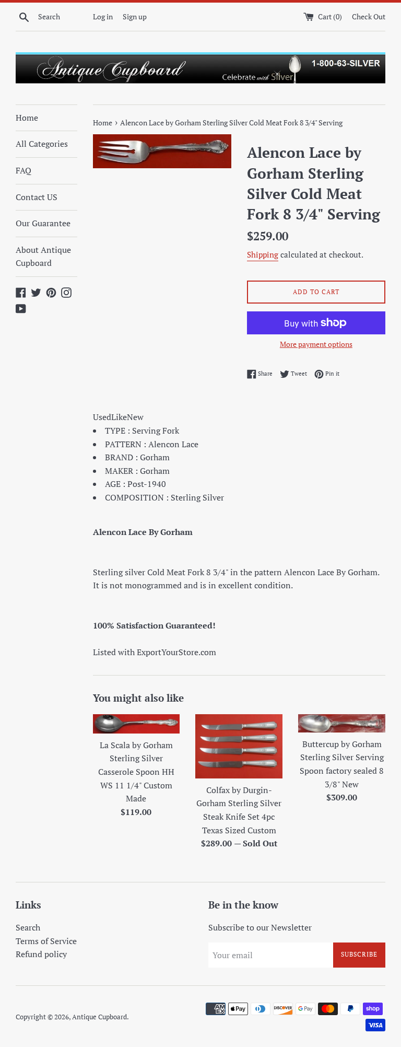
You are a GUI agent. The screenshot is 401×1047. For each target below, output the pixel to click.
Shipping (262, 254)
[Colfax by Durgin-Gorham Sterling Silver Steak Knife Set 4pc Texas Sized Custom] (238, 746)
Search (28, 927)
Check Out (368, 16)
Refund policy (41, 954)
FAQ (23, 170)
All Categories (42, 143)
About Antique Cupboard (43, 256)
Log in (103, 16)
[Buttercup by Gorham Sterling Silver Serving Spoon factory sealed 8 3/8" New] (341, 723)
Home (27, 117)
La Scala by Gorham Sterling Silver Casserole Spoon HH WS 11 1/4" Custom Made (136, 771)
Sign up (135, 16)
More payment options (316, 344)
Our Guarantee (43, 223)
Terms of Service (46, 941)
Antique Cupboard (99, 1017)
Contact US (36, 197)
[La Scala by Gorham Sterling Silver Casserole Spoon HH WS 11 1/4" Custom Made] (136, 723)
